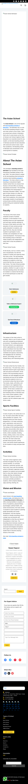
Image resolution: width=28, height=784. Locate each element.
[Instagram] (23, 1)
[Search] (21, 5)
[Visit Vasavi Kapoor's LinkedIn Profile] (12, 574)
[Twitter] (10, 660)
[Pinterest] (18, 1)
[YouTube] (21, 1)
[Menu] (25, 5)
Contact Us (14, 577)
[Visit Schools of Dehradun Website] (15, 574)
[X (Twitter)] (16, 1)
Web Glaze (15, 780)
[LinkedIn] (25, 1)
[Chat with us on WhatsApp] (5, 779)
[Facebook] (13, 1)
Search (5, 589)
